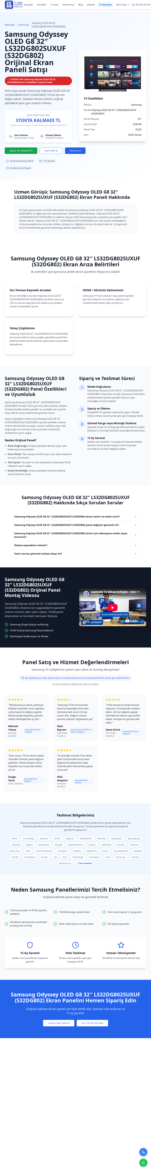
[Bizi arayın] (143, 1151)
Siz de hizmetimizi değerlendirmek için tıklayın (75, 684)
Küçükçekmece (121, 850)
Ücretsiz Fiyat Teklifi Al (59, 1023)
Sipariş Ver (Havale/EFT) (21, 150)
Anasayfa (28, 4)
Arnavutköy (28, 838)
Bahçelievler (86, 838)
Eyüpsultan (14, 850)
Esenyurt (134, 844)
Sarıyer (44, 857)
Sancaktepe (29, 857)
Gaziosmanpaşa (44, 850)
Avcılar (57, 838)
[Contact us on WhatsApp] (143, 1162)
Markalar (10, 24)
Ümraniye (120, 857)
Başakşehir (116, 838)
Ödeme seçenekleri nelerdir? (30, 545)
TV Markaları (105, 4)
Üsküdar (135, 857)
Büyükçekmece (75, 844)
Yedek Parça (68, 4)
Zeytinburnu (65, 863)
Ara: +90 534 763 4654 (92, 1023)
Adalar (14, 838)
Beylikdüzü (43, 844)
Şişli (65, 857)
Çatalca (92, 844)
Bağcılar (70, 838)
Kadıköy (77, 850)
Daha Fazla (121, 4)
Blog (80, 4)
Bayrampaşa (134, 838)
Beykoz (29, 844)
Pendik (15, 857)
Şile (55, 857)
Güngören (63, 850)
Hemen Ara (75, 150)
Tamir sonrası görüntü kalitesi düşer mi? (38, 553)
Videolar (91, 4)
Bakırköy (101, 838)
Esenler (120, 844)
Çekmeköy (106, 844)
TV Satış (54, 4)
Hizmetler (41, 4)
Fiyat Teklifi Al (51, 150)
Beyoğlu (59, 844)
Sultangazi (94, 857)
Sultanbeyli (77, 857)
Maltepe (138, 850)
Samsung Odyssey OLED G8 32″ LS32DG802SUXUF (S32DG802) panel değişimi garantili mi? (66, 525)
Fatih (28, 850)
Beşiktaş (16, 844)
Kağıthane (91, 850)
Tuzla (107, 857)
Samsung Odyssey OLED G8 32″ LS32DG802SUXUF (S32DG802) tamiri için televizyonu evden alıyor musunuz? (71, 535)
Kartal (105, 850)
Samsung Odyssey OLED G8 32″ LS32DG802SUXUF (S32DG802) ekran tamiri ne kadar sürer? (67, 516)
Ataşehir (44, 838)
